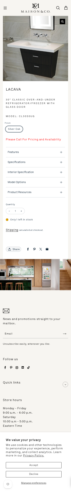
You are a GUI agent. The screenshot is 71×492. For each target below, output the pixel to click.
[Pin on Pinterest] (34, 249)
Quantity (10, 204)
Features (13, 152)
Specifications (16, 162)
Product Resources (19, 192)
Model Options (17, 182)
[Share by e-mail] (47, 249)
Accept (33, 465)
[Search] (58, 8)
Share (16, 249)
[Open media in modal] (62, 21)
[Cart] (66, 8)
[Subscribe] (64, 333)
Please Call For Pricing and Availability (33, 139)
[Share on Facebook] (28, 249)
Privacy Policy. (33, 455)
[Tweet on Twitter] (40, 249)
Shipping (12, 230)
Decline (33, 474)
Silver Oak (14, 129)
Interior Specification (21, 172)
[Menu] (5, 8)
